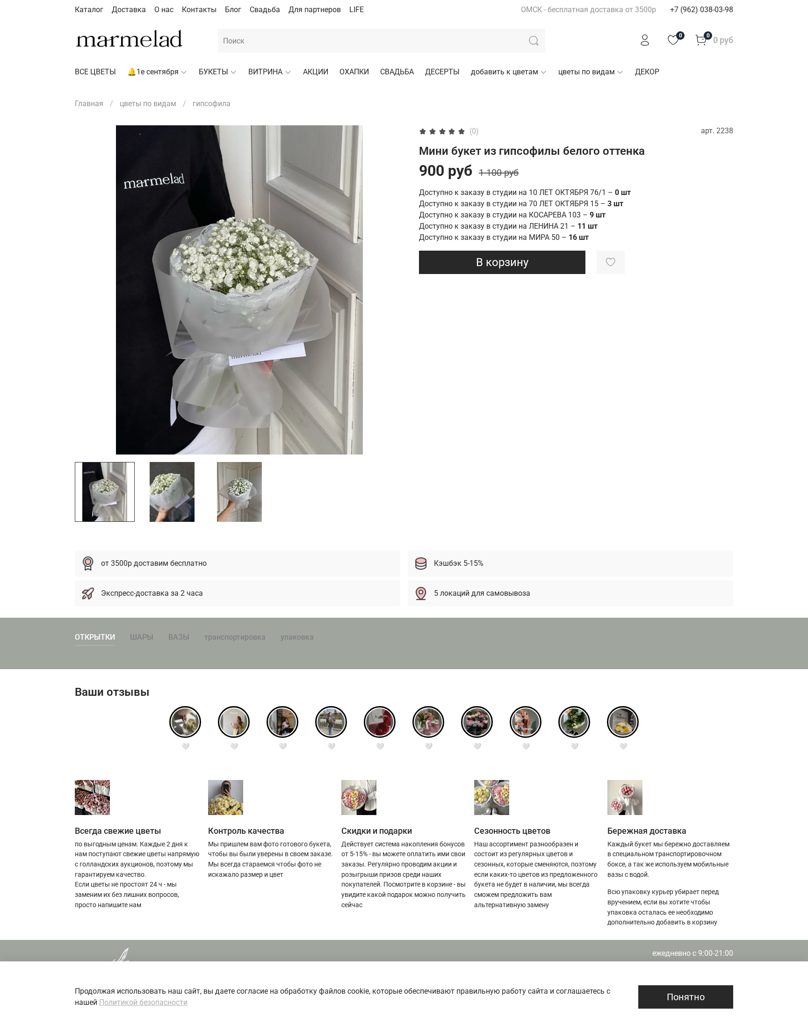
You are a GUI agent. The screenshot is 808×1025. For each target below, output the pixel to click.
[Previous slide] (90, 290)
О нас (163, 9)
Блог (233, 9)
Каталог (89, 9)
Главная (89, 103)
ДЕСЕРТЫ (442, 71)
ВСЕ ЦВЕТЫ (95, 71)
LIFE (356, 9)
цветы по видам (586, 71)
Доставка (129, 9)
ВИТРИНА (265, 71)
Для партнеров (315, 9)
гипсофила (212, 103)
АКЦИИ (315, 71)
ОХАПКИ (354, 71)
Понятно (686, 997)
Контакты (199, 9)
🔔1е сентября (153, 71)
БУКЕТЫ (213, 71)
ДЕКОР (647, 71)
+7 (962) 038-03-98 (701, 9)
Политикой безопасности (143, 1002)
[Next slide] (389, 290)
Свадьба (265, 9)
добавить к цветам (504, 71)
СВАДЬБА (397, 71)
